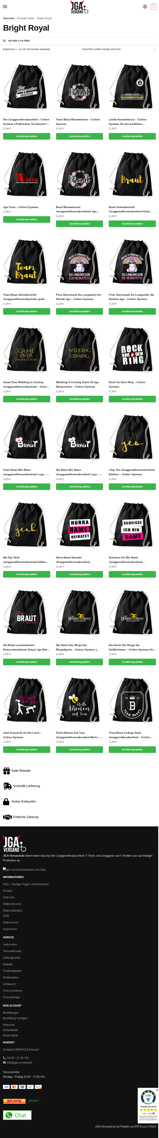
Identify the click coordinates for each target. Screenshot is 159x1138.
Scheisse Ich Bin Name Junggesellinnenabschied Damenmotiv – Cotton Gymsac (128, 560)
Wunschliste (10, 1035)
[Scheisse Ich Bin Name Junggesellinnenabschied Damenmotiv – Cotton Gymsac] (132, 524)
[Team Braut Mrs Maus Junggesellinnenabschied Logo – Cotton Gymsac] (26, 437)
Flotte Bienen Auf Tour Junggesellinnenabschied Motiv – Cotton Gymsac (78, 735)
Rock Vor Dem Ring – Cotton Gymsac (127, 384)
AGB (6, 915)
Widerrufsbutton (12, 910)
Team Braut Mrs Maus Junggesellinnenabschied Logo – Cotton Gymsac (25, 472)
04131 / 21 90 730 (17, 1057)
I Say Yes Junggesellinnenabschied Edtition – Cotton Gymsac (132, 472)
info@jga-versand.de (19, 1062)
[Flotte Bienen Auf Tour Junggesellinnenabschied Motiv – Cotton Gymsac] (79, 699)
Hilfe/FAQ (20, 1049)
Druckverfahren (12, 990)
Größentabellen (12, 970)
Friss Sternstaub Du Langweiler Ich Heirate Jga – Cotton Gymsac (78, 297)
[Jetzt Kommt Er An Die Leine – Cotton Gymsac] (26, 699)
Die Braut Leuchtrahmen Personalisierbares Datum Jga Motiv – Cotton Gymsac (26, 648)
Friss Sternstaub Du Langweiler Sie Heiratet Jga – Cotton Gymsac (131, 297)
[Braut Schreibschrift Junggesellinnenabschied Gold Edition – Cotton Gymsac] (132, 174)
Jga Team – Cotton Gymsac (20, 207)
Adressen (9, 1024)
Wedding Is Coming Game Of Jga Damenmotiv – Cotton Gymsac (77, 384)
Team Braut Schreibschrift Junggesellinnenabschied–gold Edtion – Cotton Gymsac (23, 297)
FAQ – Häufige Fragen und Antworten (25, 884)
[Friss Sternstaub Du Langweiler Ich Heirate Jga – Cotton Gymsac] (79, 261)
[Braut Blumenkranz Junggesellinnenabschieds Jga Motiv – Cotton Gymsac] (79, 174)
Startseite (8, 18)
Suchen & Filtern (19, 41)
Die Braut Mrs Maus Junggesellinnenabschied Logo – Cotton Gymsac (77, 472)
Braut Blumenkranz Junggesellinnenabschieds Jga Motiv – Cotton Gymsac (76, 210)
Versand (34, 1049)
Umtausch (9, 984)
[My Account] (145, 7)
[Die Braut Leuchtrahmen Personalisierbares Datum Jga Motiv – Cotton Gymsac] (26, 612)
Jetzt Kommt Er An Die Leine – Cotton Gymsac (22, 735)
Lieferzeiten (10, 944)
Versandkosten (12, 951)
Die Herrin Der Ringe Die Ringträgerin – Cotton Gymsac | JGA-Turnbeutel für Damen (76, 648)
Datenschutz (11, 922)
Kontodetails (10, 1030)
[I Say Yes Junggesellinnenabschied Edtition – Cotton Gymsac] (132, 437)
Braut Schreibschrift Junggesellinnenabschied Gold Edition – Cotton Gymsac (129, 210)
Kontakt (7, 890)
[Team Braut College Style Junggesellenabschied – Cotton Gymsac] (132, 699)
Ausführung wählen (26, 136)
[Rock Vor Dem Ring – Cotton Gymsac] (132, 349)
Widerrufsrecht (12, 904)
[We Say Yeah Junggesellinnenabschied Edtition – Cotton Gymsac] (26, 524)
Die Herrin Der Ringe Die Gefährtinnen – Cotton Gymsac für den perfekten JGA (131, 648)
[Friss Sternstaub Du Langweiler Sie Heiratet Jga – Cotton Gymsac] (132, 261)
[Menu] (9, 7)
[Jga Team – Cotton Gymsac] (26, 174)
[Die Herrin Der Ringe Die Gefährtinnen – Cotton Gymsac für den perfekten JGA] (132, 612)
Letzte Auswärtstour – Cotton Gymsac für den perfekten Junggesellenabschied (127, 122)
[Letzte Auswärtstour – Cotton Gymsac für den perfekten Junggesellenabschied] (132, 86)
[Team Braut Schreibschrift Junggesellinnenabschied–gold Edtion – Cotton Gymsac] (26, 261)
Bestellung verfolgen (15, 1018)
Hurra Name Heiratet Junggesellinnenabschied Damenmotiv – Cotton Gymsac (75, 560)
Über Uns (9, 897)
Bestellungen (11, 1012)
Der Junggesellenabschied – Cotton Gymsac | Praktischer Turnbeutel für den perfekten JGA (26, 122)
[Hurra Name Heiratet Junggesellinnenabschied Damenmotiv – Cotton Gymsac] (79, 524)
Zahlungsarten (11, 957)
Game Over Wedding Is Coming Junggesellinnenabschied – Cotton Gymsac (25, 385)
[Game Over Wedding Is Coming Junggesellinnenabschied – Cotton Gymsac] (26, 349)
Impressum (10, 929)
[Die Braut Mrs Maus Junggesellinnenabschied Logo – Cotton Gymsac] (79, 437)
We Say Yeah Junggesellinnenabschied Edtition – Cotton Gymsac (26, 560)
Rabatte (7, 964)
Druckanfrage (11, 997)
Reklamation (10, 977)
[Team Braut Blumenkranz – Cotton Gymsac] (79, 86)
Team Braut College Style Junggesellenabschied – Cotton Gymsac (129, 735)
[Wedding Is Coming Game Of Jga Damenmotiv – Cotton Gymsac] (79, 349)
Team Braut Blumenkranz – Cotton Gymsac (78, 121)
